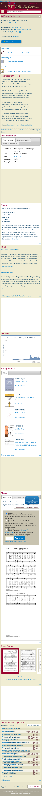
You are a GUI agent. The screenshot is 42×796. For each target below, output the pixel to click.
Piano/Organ (6, 58)
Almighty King (19, 429)
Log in (29, 7)
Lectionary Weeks (23, 140)
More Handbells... (19, 433)
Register (36, 7)
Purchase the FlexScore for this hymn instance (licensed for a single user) (20, 516)
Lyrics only (18, 29)
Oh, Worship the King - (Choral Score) (19, 71)
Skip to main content (6, 1)
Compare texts (22, 130)
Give (20, 793)
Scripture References (10, 144)
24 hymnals (12, 23)
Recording (15, 32)
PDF (13, 27)
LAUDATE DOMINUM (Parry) (10, 249)
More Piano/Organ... (20, 385)
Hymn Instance (8, 505)
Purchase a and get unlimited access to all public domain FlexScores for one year (19, 532)
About (4, 791)
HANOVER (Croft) (7, 272)
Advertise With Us (28, 791)
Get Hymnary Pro (26, 793)
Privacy (15, 791)
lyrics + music (26, 29)
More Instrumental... (20, 417)
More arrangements (7, 455)
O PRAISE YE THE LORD (15, 62)
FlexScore (5, 49)
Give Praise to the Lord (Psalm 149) (18, 53)
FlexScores (7, 497)
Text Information (8, 140)
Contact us (21, 787)
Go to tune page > (7, 266)
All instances (5, 780)
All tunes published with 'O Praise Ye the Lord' (16, 296)
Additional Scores (20, 497)
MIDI (9, 32)
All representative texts (8, 130)
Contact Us (20, 791)
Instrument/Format (9, 502)
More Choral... (18, 404)
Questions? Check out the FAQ (15, 541)
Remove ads (5, 4)
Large (4, 132)
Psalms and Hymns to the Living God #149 (20, 125)
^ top (39, 132)
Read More (15, 239)
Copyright (9, 791)
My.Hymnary (16, 36)
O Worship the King (21, 413)
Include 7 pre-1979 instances (10, 777)
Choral (3, 67)
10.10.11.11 (17, 156)
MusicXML (18, 27)
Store (5, 373)
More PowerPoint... (20, 449)
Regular (38, 130)
